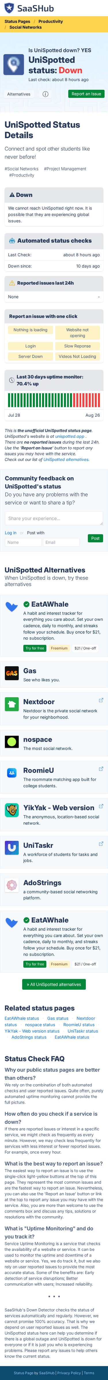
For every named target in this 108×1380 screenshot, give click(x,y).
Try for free (35, 648)
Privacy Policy (69, 1373)
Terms (89, 1373)
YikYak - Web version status (32, 1030)
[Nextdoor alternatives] (12, 704)
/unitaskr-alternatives (25, 839)
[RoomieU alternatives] (12, 773)
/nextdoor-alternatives (26, 695)
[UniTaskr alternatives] (12, 848)
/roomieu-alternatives (25, 764)
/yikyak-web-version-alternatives (37, 801)
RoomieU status (79, 1024)
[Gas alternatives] (12, 673)
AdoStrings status (29, 1037)
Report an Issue (86, 93)
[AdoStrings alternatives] (12, 885)
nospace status (40, 1024)
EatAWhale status (22, 1018)
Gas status (58, 1018)
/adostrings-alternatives (28, 876)
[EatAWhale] (12, 607)
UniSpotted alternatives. (66, 459)
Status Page (23, 1373)
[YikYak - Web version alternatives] (12, 810)
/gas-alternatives (21, 664)
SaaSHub (46, 1373)
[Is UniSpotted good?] (45, 94)
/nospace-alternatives (26, 733)
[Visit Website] (101, 700)
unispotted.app (69, 436)
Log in (11, 532)
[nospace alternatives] (12, 742)
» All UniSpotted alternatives (54, 984)
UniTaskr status (83, 1030)
